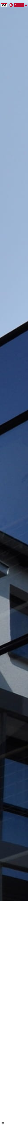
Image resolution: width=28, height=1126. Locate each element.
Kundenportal (19, 5)
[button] (26, 5)
